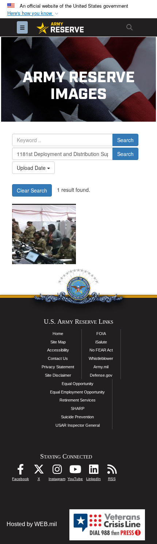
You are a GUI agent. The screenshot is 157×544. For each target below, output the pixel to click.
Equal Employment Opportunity (77, 392)
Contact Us (58, 358)
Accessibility (58, 350)
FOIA (101, 333)
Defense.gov (101, 375)
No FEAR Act (101, 350)
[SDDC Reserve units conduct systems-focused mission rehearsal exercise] (44, 234)
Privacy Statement (58, 367)
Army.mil (100, 367)
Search (125, 140)
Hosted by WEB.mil (32, 524)
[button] (33, 13)
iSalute (101, 342)
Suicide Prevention (77, 417)
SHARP (77, 408)
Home (58, 333)
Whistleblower (101, 358)
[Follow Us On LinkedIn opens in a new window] (93, 471)
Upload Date (32, 167)
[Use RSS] (112, 471)
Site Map (58, 342)
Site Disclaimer (58, 375)
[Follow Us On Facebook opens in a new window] (20, 471)
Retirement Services (78, 400)
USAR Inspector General (77, 425)
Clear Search (32, 190)
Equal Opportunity (77, 383)
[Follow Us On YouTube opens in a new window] (75, 471)
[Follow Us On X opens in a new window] (39, 471)
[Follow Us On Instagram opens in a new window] (57, 471)
